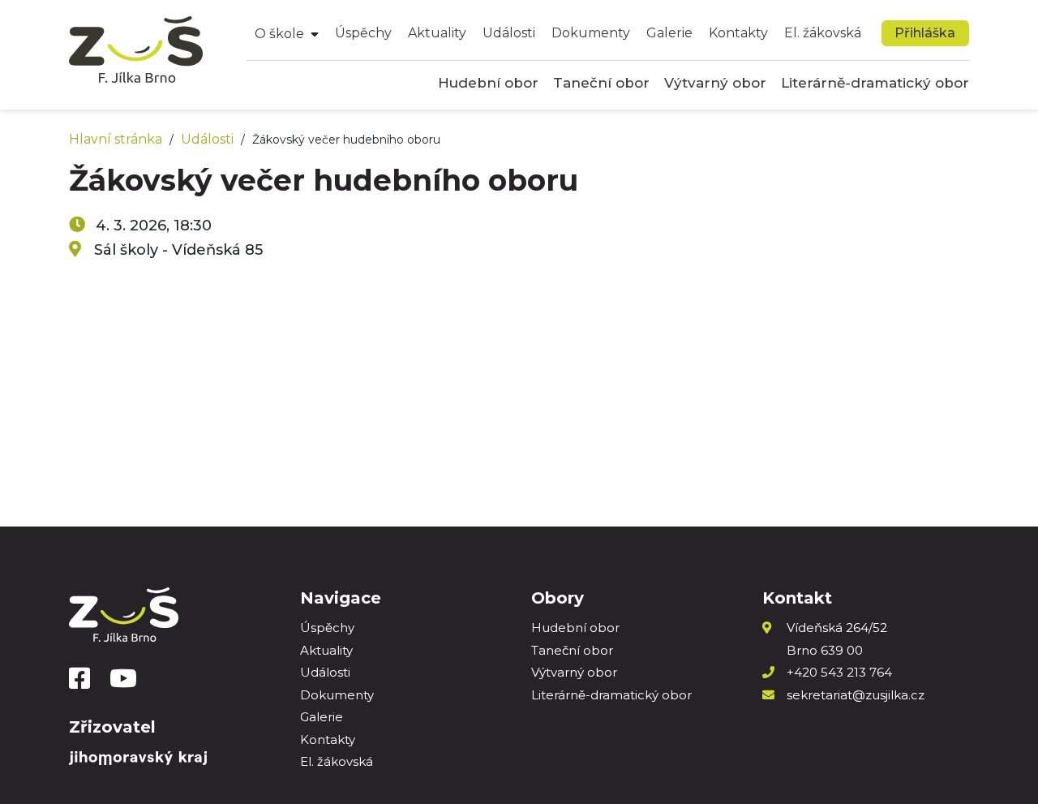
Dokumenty (590, 33)
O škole (279, 33)
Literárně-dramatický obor (875, 83)
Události (509, 33)
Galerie (669, 33)
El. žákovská (822, 33)
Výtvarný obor (715, 83)
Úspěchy (363, 33)
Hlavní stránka (115, 139)
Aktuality (437, 33)
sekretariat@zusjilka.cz (855, 695)
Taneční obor (601, 83)
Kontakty (738, 33)
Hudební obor (488, 83)
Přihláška (924, 33)
